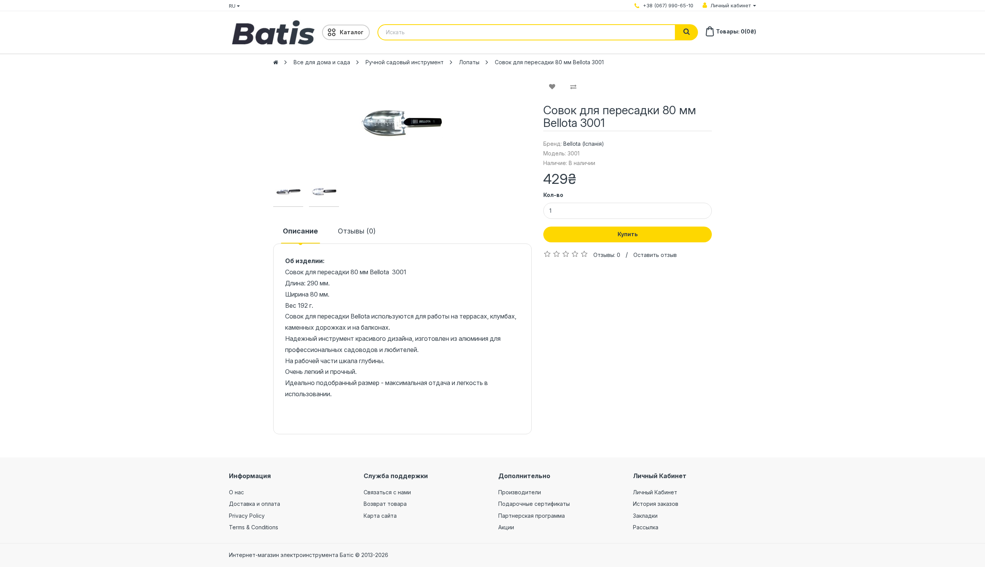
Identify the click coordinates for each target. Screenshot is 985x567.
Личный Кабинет (655, 492)
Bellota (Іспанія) (583, 143)
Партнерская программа (531, 515)
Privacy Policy (247, 515)
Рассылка (645, 527)
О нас (236, 492)
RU (233, 6)
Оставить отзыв (655, 255)
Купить (628, 234)
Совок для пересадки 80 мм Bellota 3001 (549, 62)
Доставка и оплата (254, 503)
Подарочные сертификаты (534, 503)
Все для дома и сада (322, 62)
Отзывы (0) (357, 231)
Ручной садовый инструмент (405, 62)
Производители (519, 492)
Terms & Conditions (253, 527)
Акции (506, 527)
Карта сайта (380, 515)
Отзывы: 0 (606, 255)
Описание (300, 231)
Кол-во (553, 195)
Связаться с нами (387, 492)
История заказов (655, 503)
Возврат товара (385, 503)
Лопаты (469, 62)
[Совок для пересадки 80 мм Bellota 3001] (402, 123)
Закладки (645, 515)
